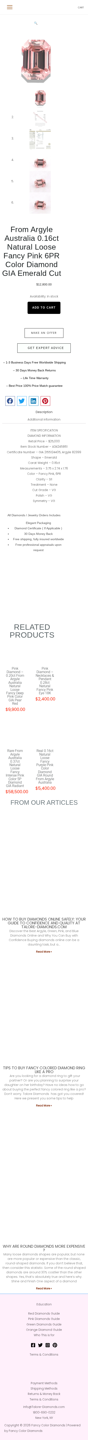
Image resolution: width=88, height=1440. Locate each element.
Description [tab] (44, 412)
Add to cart (44, 307)
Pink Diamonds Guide (44, 1319)
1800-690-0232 (44, 1413)
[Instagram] (47, 1345)
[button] (36, 23)
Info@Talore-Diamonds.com (44, 1407)
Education (44, 1304)
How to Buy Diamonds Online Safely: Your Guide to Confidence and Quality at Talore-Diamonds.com (44, 923)
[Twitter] (40, 1345)
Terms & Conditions (44, 1355)
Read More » (44, 951)
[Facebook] (33, 1345)
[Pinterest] (55, 1345)
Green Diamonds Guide (44, 1324)
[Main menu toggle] (9, 7)
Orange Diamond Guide (44, 1330)
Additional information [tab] (44, 420)
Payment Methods (44, 1383)
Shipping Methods (44, 1389)
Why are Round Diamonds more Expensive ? (44, 1248)
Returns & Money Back (44, 1394)
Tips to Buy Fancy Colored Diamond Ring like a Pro (44, 1069)
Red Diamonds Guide (44, 1314)
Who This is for (44, 1335)
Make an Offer (44, 333)
